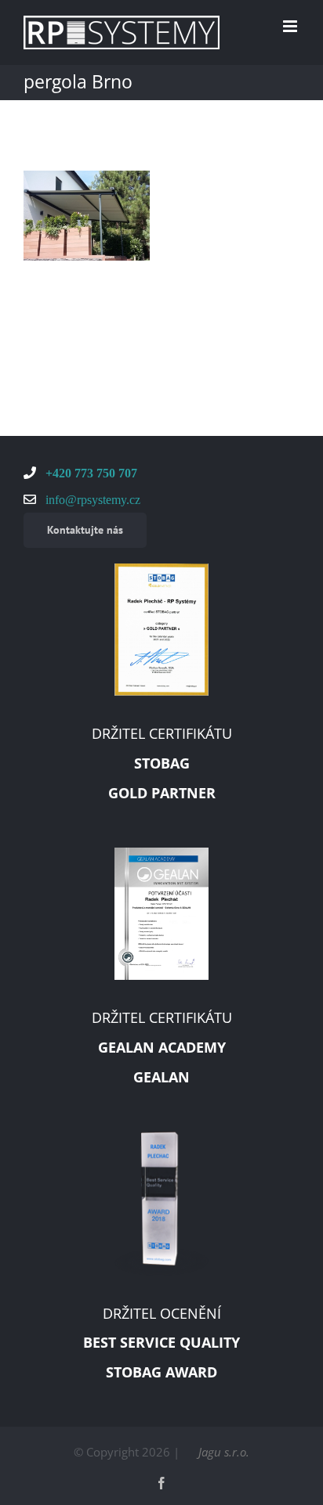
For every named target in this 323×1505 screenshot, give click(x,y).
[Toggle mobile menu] (291, 26)
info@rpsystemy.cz (91, 499)
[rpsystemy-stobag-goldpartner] (161, 569)
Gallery (110, 256)
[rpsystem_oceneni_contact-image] (161, 1137)
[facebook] (161, 1483)
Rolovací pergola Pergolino (63, 256)
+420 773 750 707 (89, 472)
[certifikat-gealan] (161, 853)
